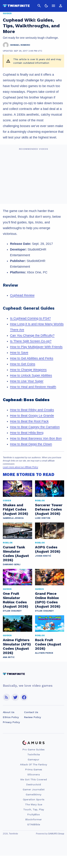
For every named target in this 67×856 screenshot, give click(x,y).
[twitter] (15, 697)
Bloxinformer (33, 819)
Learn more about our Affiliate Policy (20, 467)
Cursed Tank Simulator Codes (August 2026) (16, 553)
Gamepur (33, 759)
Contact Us (31, 712)
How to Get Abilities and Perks (31, 358)
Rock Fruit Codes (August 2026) (48, 644)
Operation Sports (33, 799)
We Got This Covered (33, 779)
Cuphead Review (22, 295)
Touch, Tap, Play (33, 809)
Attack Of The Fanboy (33, 764)
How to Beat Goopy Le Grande (32, 415)
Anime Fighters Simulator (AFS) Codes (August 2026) (17, 646)
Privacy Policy (11, 722)
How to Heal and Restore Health (33, 387)
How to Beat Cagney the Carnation (35, 427)
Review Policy (32, 717)
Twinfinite (33, 754)
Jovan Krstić (43, 556)
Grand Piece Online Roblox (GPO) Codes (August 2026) (47, 599)
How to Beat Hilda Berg (26, 433)
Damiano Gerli (11, 564)
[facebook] (24, 697)
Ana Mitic (8, 657)
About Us (8, 712)
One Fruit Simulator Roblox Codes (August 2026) (15, 599)
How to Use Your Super (26, 381)
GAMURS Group (56, 833)
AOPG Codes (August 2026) (47, 549)
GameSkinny (33, 794)
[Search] (39, 5)
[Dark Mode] (46, 5)
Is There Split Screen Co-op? (30, 341)
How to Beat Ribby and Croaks (32, 410)
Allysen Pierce (44, 653)
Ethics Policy (11, 717)
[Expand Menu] (53, 5)
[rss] (6, 697)
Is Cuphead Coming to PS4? (30, 318)
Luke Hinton (42, 518)
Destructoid (33, 784)
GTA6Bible (33, 824)
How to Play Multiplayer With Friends (36, 347)
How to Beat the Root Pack (29, 421)
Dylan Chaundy (12, 611)
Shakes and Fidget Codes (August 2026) (15, 509)
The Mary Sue (33, 804)
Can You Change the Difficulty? (32, 335)
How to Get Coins (22, 364)
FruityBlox (33, 814)
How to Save (19, 352)
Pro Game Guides (33, 749)
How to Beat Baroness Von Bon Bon (36, 438)
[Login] (60, 5)
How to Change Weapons (28, 370)
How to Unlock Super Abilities (31, 375)
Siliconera (33, 774)
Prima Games (33, 769)
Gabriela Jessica (13, 518)
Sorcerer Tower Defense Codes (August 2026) (48, 509)
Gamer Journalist (33, 789)
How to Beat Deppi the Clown (31, 444)
